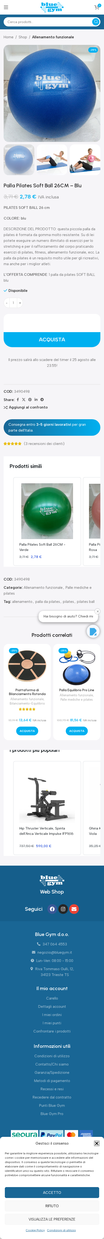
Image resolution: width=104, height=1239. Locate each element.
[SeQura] (25, 1135)
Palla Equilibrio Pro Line (76, 690)
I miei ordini (52, 1015)
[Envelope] (74, 909)
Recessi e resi (52, 1089)
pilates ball (86, 601)
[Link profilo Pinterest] (30, 399)
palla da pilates (47, 601)
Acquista (52, 339)
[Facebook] (52, 909)
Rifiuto (52, 1206)
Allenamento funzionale (53, 37)
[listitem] (47, 521)
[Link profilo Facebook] (18, 399)
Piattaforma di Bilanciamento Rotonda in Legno (27, 694)
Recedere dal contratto (52, 1097)
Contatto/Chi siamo (52, 1064)
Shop (23, 37)
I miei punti (52, 1023)
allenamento (22, 601)
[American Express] (86, 1135)
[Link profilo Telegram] (42, 399)
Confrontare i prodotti (52, 1031)
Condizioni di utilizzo (61, 1230)
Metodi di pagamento (52, 1081)
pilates (68, 601)
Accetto (52, 1192)
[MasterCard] (72, 1135)
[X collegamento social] (24, 399)
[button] (96, 1143)
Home (9, 37)
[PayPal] (52, 1135)
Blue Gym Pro (52, 1114)
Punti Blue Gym (52, 1105)
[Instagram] (63, 909)
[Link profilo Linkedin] (36, 399)
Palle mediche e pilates (76, 699)
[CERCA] (95, 21)
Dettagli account (52, 1006)
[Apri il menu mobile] (6, 7)
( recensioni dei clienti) (44, 444)
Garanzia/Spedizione (52, 1072)
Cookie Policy (35, 1230)
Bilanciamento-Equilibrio (27, 703)
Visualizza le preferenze (52, 1219)
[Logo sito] (52, 7)
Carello (52, 998)
